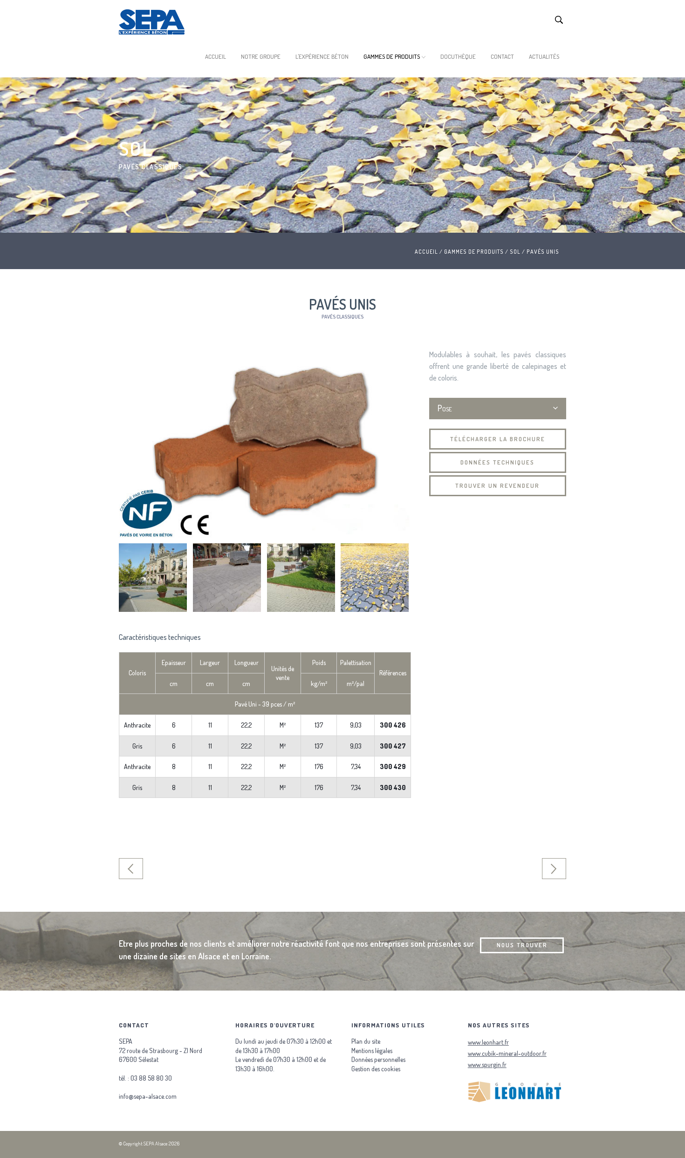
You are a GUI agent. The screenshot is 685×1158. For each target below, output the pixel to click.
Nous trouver (522, 945)
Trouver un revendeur (497, 485)
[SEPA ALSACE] (152, 23)
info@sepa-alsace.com (148, 1096)
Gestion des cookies (375, 1069)
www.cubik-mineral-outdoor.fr (507, 1053)
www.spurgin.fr (487, 1064)
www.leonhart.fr (488, 1042)
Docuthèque (458, 56)
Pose (445, 408)
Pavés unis (543, 251)
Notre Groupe (261, 56)
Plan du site (365, 1041)
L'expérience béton (322, 56)
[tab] (497, 409)
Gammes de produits (391, 56)
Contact (502, 56)
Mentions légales (371, 1050)
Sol (515, 251)
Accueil (215, 56)
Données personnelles (378, 1059)
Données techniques (497, 462)
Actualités (544, 56)
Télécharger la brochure (497, 439)
